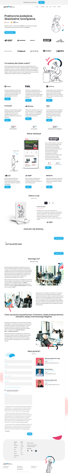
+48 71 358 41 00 (33, 467)
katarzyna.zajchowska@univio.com (52, 384)
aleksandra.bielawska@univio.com (52, 362)
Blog (47, 6)
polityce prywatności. (26, 410)
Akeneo (15, 451)
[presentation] (45, 203)
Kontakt (58, 6)
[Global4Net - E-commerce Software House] (9, 6)
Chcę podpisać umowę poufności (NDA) (13, 387)
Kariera (54, 6)
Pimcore (15, 453)
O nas (50, 6)
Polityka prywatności (30, 442)
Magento (15, 447)
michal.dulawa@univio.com (50, 373)
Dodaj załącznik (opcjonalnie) (13, 390)
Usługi (37, 6)
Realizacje (42, 6)
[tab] (45, 203)
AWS (15, 449)
